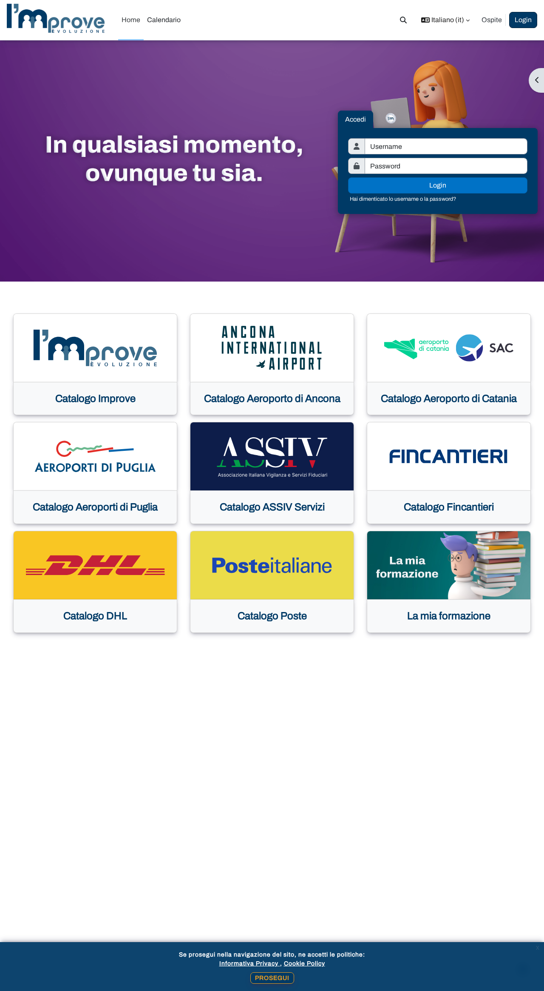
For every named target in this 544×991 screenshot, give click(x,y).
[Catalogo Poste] (272, 565)
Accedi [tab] (355, 119)
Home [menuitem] (131, 19)
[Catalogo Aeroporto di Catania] (448, 348)
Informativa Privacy (249, 963)
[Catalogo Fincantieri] (448, 456)
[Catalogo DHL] (95, 565)
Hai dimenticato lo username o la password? (403, 199)
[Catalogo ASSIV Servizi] (272, 456)
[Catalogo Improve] (95, 348)
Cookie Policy (304, 963)
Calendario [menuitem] (164, 19)
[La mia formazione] (448, 565)
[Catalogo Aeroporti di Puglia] (95, 456)
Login (523, 19)
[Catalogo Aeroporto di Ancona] (272, 348)
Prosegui (272, 978)
